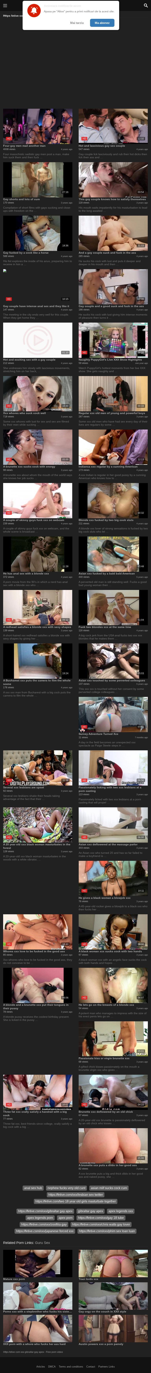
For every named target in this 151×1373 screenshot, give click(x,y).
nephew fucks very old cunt (66, 1188)
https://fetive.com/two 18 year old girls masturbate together (75, 1201)
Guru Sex (42, 1243)
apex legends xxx (121, 1211)
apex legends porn (40, 1217)
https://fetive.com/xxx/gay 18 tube (101, 1217)
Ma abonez (102, 22)
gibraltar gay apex (90, 1211)
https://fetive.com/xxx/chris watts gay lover (101, 1224)
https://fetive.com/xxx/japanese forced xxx (45, 1231)
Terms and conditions (71, 1366)
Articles (40, 1366)
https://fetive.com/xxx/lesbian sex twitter (75, 1194)
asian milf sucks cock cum (109, 1188)
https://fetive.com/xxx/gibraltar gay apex (45, 1211)
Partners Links (106, 1366)
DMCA (52, 1366)
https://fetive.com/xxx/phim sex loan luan (107, 1231)
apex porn (66, 1217)
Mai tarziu (77, 22)
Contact (90, 1366)
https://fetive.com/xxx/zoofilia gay (44, 1224)
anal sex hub (33, 1188)
